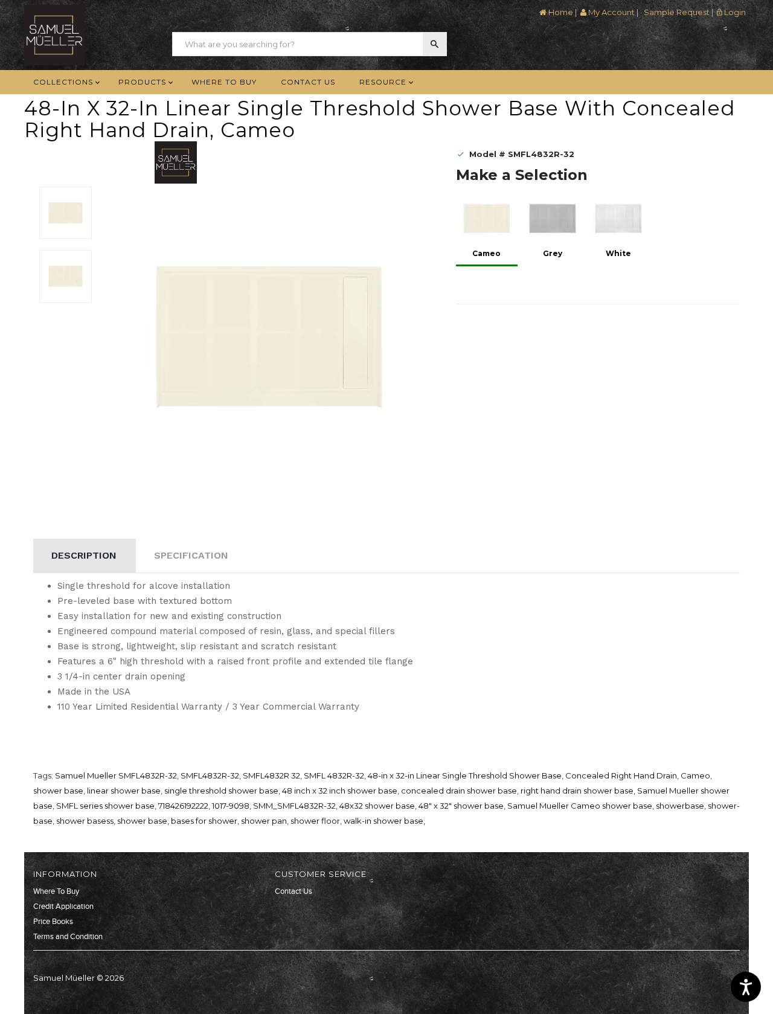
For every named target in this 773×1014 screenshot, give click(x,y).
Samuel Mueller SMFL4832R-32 (116, 775)
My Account (610, 12)
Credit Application (63, 906)
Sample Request (676, 12)
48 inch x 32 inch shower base (339, 790)
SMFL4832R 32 (271, 775)
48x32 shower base (377, 805)
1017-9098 (230, 805)
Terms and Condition (68, 937)
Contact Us (293, 891)
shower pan (264, 821)
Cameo (695, 775)
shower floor (315, 821)
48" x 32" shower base (461, 805)
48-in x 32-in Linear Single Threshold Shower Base (465, 775)
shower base (58, 790)
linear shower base (124, 790)
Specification (191, 555)
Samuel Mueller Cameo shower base (579, 805)
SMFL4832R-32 (210, 775)
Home (560, 12)
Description (84, 555)
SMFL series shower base (105, 805)
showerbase (680, 805)
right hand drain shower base (577, 790)
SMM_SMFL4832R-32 (294, 805)
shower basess (85, 821)
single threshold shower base (221, 790)
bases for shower (204, 821)
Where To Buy (56, 891)
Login (734, 12)
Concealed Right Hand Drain (621, 775)
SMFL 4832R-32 (334, 775)
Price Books (53, 921)
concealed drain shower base (459, 790)
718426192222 (183, 805)
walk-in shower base (383, 821)
